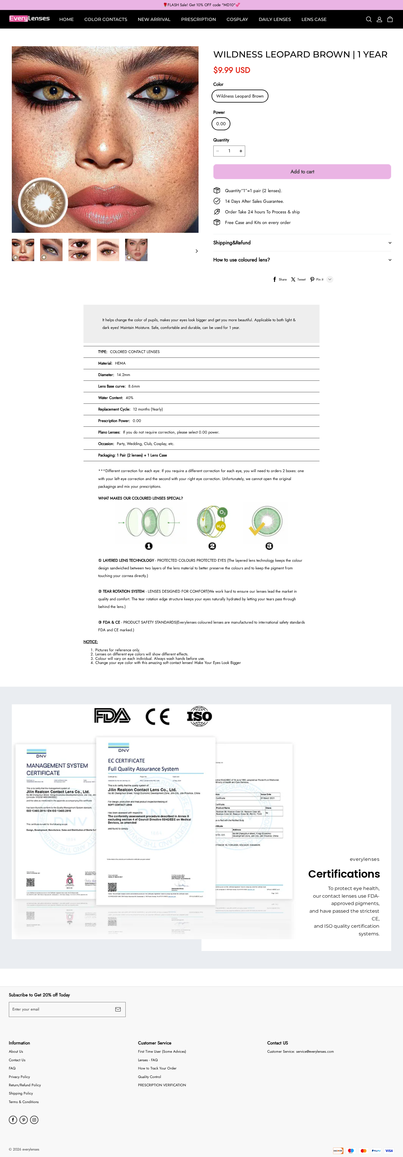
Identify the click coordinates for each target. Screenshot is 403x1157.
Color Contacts (105, 19)
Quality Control (149, 1077)
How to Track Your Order (157, 1068)
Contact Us (17, 1060)
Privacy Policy (19, 1077)
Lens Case (314, 19)
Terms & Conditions (24, 1102)
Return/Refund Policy (25, 1085)
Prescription (198, 19)
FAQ (12, 1068)
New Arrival (154, 19)
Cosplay (237, 19)
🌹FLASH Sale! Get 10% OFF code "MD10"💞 (201, 5)
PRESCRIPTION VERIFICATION (162, 1085)
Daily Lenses (275, 19)
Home (66, 19)
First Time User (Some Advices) (162, 1052)
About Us (16, 1052)
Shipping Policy (21, 1093)
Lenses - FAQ (148, 1060)
